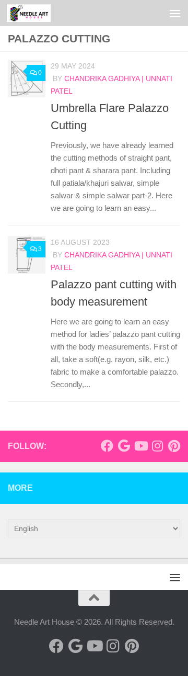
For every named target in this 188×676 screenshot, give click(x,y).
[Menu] (175, 13)
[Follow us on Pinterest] (174, 446)
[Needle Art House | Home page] (36, 13)
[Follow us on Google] (124, 446)
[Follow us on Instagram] (157, 446)
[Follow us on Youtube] (140, 446)
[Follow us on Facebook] (107, 446)
